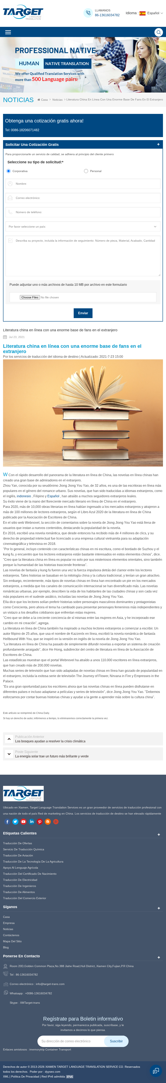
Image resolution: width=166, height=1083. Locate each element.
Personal (95, 171)
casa (6, 916)
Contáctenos (11, 935)
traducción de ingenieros (19, 886)
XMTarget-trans (30, 1002)
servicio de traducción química (23, 849)
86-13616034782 (107, 15)
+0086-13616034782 (38, 993)
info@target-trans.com (50, 984)
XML (6, 1076)
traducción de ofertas (17, 843)
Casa (44, 99)
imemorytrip (37, 1049)
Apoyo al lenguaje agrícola (20, 867)
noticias (57, 99)
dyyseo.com (52, 1071)
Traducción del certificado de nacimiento (29, 873)
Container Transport (58, 1049)
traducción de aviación (18, 855)
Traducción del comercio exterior (24, 898)
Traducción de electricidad (20, 879)
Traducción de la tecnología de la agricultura (33, 861)
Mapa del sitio (12, 941)
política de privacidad (25, 1076)
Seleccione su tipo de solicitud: (35, 162)
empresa (9, 923)
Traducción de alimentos (19, 892)
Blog (6, 947)
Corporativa (20, 171)
